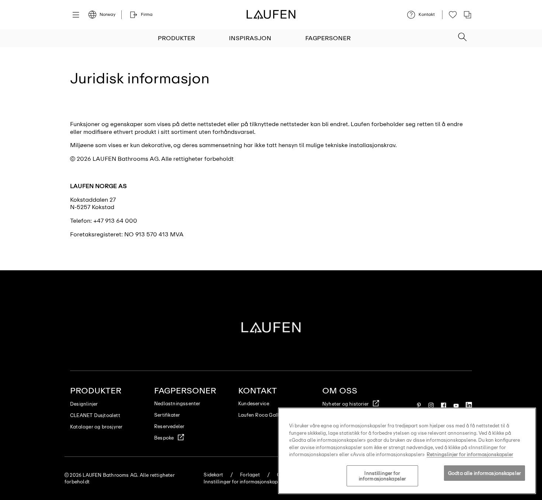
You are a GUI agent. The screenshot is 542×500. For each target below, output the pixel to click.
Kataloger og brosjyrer (96, 427)
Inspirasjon (250, 38)
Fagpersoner (328, 38)
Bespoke (164, 438)
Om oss (339, 391)
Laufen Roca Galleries (264, 415)
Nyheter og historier (345, 404)
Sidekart (213, 475)
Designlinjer (84, 404)
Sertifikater (167, 415)
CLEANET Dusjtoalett (95, 415)
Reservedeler (169, 426)
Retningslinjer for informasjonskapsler (470, 454)
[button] (462, 34)
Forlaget (250, 475)
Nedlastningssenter (177, 403)
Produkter (176, 38)
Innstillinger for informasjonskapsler (382, 476)
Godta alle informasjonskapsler (484, 473)
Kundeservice (253, 403)
